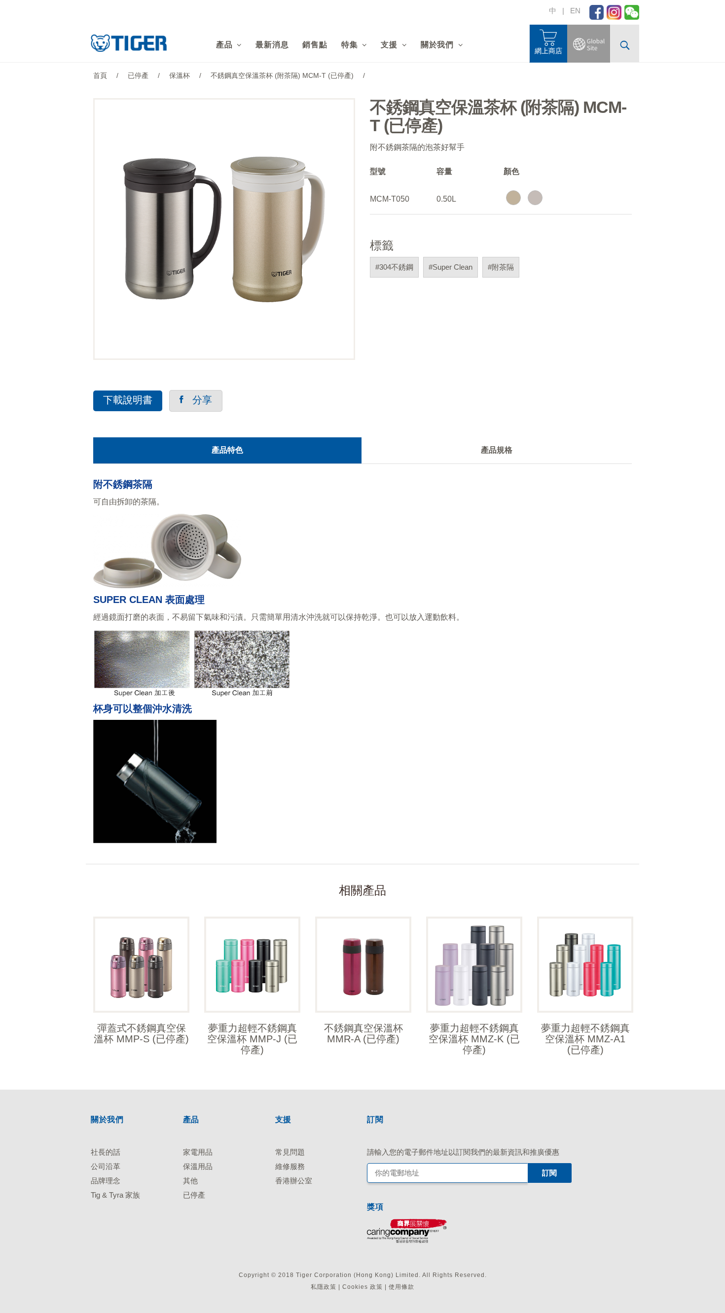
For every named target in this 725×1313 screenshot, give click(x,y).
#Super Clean (450, 267)
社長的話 (105, 1152)
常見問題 (290, 1152)
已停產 (194, 1195)
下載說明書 (127, 399)
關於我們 (437, 44)
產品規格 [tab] (496, 450)
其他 (190, 1180)
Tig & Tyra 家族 (115, 1195)
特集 (349, 44)
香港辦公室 (293, 1180)
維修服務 (290, 1166)
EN (575, 10)
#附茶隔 (501, 267)
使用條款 (401, 1286)
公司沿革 (105, 1166)
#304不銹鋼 (394, 267)
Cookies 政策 (362, 1286)
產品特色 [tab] (227, 450)
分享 (197, 399)
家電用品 (198, 1152)
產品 (224, 44)
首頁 (100, 75)
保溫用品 (198, 1166)
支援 (389, 44)
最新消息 (272, 44)
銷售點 (314, 44)
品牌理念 (105, 1180)
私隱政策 (323, 1286)
